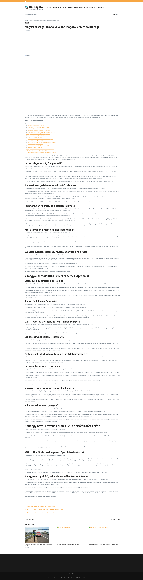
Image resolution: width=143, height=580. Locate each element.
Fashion (70, 7)
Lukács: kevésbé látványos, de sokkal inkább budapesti (40, 139)
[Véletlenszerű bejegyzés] (114, 14)
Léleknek (54, 7)
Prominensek (100, 7)
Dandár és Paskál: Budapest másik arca (36, 140)
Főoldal (26, 20)
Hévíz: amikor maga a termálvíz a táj (35, 144)
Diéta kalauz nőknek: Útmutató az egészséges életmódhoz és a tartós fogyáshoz (44, 512)
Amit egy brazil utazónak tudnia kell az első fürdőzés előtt (40, 149)
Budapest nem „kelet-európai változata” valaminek (39, 127)
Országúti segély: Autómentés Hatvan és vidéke (68, 544)
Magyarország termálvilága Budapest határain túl (39, 145)
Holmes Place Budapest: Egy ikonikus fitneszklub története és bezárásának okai (44, 509)
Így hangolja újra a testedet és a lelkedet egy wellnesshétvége (40, 506)
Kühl (59, 7)
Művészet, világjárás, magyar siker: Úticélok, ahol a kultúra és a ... (103, 544)
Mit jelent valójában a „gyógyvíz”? (35, 147)
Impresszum (73, 561)
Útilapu (76, 7)
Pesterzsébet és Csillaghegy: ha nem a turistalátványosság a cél (42, 142)
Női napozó (36, 7)
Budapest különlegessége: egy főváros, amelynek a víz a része (42, 132)
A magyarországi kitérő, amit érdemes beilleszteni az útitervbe (42, 152)
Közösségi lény (83, 7)
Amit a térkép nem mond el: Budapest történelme (39, 130)
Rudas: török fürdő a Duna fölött (35, 137)
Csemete (64, 7)
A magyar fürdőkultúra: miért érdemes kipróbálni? (38, 134)
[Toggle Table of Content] (26, 124)
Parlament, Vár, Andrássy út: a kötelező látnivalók (39, 129)
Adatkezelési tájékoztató (73, 559)
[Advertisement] (72, 42)
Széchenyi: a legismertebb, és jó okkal (36, 135)
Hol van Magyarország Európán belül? (36, 125)
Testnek (48, 7)
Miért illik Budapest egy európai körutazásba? (37, 150)
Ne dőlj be (92, 7)
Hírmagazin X (92, 577)
